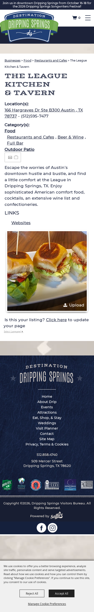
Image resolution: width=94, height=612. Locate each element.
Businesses (12, 60)
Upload (76, 305)
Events (47, 407)
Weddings (47, 423)
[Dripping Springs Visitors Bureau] (29, 26)
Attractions (47, 412)
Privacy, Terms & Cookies (47, 444)
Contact (47, 434)
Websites (21, 222)
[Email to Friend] (10, 157)
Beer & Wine (71, 137)
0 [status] (79, 18)
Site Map (46, 439)
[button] (47, 271)
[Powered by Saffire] (58, 516)
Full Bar (15, 143)
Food (27, 60)
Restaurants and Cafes (50, 60)
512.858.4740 (47, 454)
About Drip (47, 402)
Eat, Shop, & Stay (47, 418)
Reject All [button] (32, 593)
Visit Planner (47, 428)
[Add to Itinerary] (16, 157)
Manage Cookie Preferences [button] (47, 604)
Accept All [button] (61, 593)
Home (47, 396)
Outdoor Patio (19, 149)
